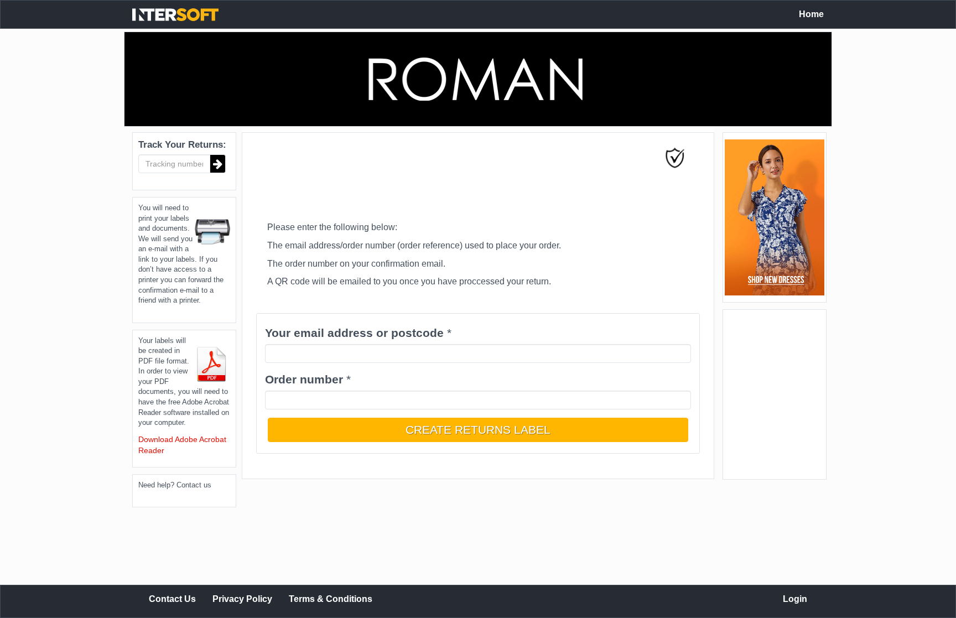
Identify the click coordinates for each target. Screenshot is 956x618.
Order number (304, 379)
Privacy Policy (242, 599)
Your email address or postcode (354, 332)
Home (811, 14)
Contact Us (172, 599)
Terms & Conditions (330, 599)
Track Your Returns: (182, 144)
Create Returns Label (478, 429)
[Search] (218, 163)
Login (795, 599)
